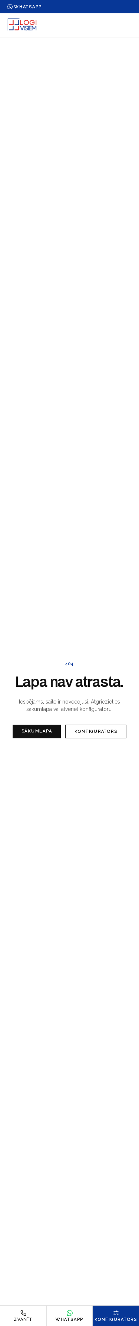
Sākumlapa (36, 731)
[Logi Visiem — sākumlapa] (22, 25)
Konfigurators (96, 731)
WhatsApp (28, 6)
